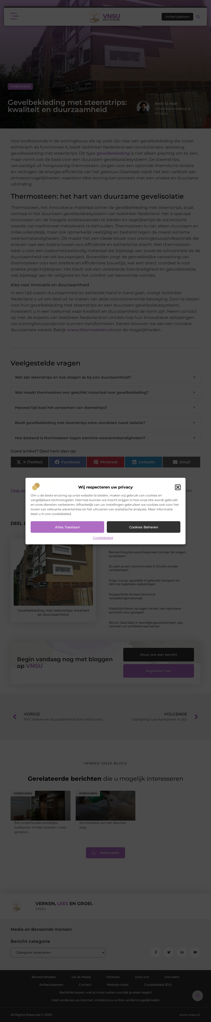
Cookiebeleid (103, 538)
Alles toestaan (67, 527)
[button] (177, 487)
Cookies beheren (143, 527)
